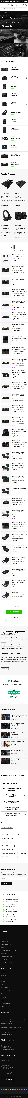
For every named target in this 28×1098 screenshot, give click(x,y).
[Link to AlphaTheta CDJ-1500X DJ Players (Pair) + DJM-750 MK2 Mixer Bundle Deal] (6, 293)
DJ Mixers (14, 95)
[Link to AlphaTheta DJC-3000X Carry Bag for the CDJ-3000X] (6, 549)
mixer (2, 661)
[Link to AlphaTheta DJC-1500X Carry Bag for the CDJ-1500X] (6, 537)
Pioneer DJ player (20, 659)
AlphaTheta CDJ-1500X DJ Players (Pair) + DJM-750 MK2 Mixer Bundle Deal (19, 291)
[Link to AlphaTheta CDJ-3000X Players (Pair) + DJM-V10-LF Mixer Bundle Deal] (6, 421)
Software (3, 947)
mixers (7, 639)
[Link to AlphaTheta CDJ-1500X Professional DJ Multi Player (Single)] (6, 340)
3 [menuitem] (14, 620)
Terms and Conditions (7, 990)
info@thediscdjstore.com (9, 1060)
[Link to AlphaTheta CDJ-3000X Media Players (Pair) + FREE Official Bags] (6, 375)
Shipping (3, 997)
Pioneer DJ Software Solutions (9, 856)
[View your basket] (26, 5)
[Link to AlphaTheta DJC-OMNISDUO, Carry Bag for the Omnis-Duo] (6, 595)
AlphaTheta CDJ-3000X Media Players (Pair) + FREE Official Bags (19, 372)
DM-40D (17, 225)
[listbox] (20, 247)
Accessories (4, 953)
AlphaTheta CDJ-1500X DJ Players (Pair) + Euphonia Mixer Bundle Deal (18, 326)
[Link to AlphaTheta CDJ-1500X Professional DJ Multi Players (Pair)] (6, 351)
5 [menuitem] (22, 620)
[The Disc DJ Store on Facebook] (2, 1073)
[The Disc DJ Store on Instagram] (11, 1073)
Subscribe (6, 883)
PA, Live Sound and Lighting (8, 950)
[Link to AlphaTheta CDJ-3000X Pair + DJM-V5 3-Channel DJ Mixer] (6, 386)
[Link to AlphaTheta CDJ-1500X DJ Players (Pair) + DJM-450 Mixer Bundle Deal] (6, 282)
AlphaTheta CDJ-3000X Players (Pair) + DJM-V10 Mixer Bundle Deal (18, 407)
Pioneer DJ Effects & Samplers (9, 853)
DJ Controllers (15, 78)
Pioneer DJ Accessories (7, 849)
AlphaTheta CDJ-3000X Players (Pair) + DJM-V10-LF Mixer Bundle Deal (19, 419)
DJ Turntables (15, 104)
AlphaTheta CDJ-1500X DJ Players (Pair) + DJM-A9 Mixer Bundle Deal (19, 303)
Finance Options (5, 1003)
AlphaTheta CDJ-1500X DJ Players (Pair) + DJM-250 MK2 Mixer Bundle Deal (19, 268)
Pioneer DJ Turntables (19, 834)
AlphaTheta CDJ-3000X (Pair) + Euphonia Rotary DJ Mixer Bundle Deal (19, 361)
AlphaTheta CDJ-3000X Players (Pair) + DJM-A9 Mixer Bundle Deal (19, 396)
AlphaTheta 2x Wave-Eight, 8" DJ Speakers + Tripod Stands (19, 256)
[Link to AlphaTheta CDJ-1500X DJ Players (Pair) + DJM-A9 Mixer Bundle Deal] (6, 305)
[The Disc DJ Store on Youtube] (8, 1073)
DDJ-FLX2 (17, 193)
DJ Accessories (15, 138)
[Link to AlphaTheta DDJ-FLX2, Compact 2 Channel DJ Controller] (21, 184)
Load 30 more (14, 611)
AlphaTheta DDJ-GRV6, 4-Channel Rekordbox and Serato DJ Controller (18, 524)
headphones (17, 639)
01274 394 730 (11, 916)
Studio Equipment (6, 944)
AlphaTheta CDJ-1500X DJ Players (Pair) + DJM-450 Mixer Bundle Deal (18, 279)
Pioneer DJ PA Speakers (7, 845)
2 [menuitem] (10, 620)
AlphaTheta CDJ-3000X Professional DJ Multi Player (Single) (19, 431)
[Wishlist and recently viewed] (23, 5)
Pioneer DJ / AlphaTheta (7, 962)
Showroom (4, 981)
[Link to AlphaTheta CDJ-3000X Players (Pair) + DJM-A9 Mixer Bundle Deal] (6, 398)
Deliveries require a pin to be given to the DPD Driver (14, 1)
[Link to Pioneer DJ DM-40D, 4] (21, 216)
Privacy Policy (4, 987)
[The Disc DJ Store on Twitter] (5, 1073)
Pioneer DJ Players (21, 831)
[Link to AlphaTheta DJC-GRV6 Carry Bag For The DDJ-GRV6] (6, 584)
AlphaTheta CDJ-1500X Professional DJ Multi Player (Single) (19, 338)
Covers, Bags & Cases (6, 956)
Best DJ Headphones (17, 741)
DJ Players (14, 86)
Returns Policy (4, 1000)
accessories (3, 642)
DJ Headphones (16, 112)
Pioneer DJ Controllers (7, 831)
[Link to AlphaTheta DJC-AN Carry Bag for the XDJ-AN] (6, 560)
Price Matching (5, 1006)
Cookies (3, 993)
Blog (2, 984)
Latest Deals (4, 959)
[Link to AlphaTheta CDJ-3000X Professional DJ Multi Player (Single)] (7, 184)
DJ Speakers (14, 121)
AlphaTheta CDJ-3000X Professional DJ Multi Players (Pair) (19, 442)
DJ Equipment (4, 941)
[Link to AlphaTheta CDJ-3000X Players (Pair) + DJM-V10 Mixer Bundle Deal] (6, 409)
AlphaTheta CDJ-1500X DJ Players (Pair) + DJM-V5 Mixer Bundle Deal (19, 314)
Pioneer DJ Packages (7, 827)
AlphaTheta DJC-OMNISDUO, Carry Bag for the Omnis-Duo (19, 594)
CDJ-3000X (5, 193)
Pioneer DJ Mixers (6, 834)
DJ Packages (15, 69)
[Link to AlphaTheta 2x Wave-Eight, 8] (6, 259)
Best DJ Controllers (17, 750)
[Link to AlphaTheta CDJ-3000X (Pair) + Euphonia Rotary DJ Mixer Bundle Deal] (6, 363)
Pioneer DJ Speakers (7, 842)
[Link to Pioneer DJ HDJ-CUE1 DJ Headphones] (7, 216)
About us (3, 975)
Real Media (18, 1096)
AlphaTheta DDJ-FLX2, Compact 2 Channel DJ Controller (18, 478)
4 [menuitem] (18, 620)
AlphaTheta (14, 147)
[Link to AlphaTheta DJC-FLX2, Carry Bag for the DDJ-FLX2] (6, 572)
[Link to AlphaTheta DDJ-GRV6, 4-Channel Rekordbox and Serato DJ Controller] (6, 526)
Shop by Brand (9, 22)
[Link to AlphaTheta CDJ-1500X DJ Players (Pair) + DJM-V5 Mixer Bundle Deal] (6, 317)
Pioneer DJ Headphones (7, 838)
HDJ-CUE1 (4, 225)
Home (3, 22)
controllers (3, 639)
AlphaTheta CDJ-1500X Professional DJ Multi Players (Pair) (19, 349)
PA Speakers (15, 129)
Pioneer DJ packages (14, 657)
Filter (3, 247)
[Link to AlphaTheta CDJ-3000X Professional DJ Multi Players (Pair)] (6, 444)
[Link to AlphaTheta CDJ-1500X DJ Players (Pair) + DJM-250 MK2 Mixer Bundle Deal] (6, 270)
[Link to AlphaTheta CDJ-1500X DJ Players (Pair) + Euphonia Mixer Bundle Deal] (6, 328)
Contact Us (4, 978)
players (11, 639)
